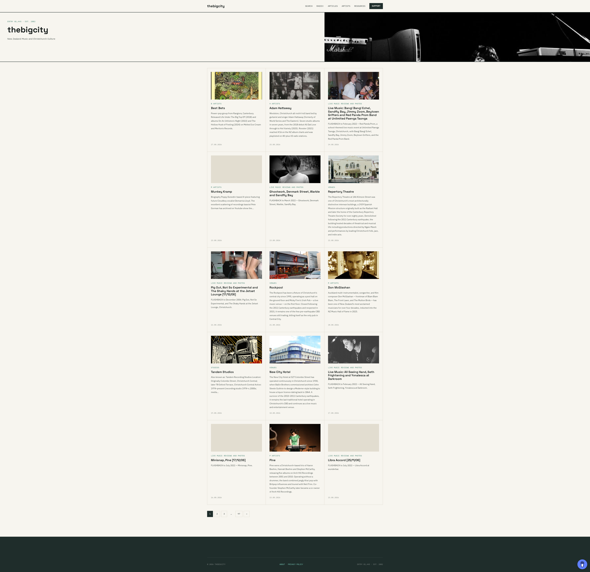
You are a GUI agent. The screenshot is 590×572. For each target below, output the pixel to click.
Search (309, 6)
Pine (272, 460)
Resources (359, 6)
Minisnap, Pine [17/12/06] (228, 460)
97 (239, 514)
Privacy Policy (295, 564)
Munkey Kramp (221, 192)
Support (376, 6)
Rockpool (276, 287)
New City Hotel (279, 372)
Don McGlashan (339, 287)
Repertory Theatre (341, 192)
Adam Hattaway (280, 108)
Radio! (320, 6)
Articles (333, 6)
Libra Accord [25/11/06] (344, 460)
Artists (346, 6)
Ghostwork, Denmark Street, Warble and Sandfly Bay (294, 193)
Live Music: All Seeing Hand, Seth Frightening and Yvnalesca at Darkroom (351, 375)
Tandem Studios (222, 372)
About (282, 564)
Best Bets (218, 108)
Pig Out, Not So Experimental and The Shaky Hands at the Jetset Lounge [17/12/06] (234, 291)
